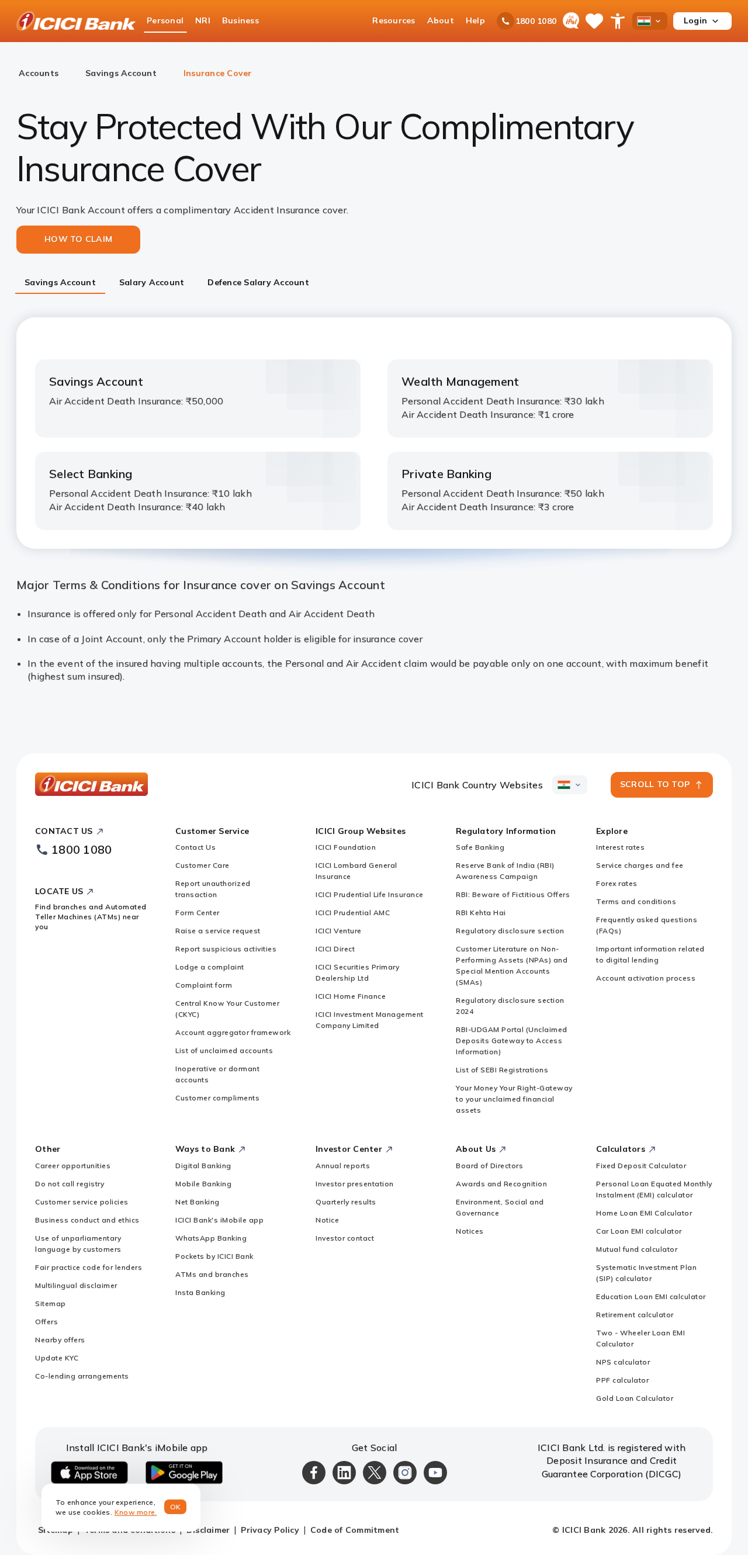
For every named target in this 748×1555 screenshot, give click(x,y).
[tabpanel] (374, 500)
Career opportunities (72, 1165)
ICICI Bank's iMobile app (219, 1219)
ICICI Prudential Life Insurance (370, 894)
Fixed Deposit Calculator (641, 1165)
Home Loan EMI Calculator (644, 1212)
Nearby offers (60, 1339)
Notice (327, 1219)
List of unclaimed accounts (224, 1050)
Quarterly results (346, 1201)
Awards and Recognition (501, 1183)
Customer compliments (217, 1097)
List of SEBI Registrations (502, 1069)
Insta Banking (200, 1292)
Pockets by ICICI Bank (214, 1256)
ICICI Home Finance (351, 996)
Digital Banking (203, 1165)
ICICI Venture (339, 930)
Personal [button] (165, 20)
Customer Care (202, 865)
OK (175, 1506)
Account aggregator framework (232, 1032)
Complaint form (203, 985)
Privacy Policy (270, 1530)
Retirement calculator (635, 1314)
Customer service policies (82, 1201)
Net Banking (197, 1201)
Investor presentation (355, 1183)
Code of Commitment (355, 1530)
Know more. (136, 1512)
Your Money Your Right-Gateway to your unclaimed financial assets (514, 1098)
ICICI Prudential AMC (353, 912)
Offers (46, 1321)
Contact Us (195, 847)
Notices (470, 1231)
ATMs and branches (212, 1274)
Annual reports (343, 1165)
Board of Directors (489, 1165)
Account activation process (645, 978)
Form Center (197, 912)
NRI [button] (202, 20)
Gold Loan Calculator (634, 1398)
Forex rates (617, 883)
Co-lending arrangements (82, 1376)
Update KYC (56, 1357)
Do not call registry (69, 1183)
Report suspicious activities (225, 948)
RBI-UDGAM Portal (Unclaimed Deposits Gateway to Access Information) (511, 1040)
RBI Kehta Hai (481, 912)
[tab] (60, 283)
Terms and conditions (636, 901)
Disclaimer (208, 1530)
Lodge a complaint (209, 966)
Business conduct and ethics (87, 1219)
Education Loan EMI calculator (651, 1296)
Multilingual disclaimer (76, 1285)
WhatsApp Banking (211, 1238)
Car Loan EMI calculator (639, 1231)
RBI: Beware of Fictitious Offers (513, 894)
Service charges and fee (640, 865)
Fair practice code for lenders (88, 1267)
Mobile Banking (203, 1183)
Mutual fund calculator (636, 1249)
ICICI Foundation (346, 847)
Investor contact (345, 1238)
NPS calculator (623, 1361)
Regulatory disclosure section (510, 930)
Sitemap (50, 1303)
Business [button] (240, 20)
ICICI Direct (335, 948)
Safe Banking (480, 847)
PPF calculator (622, 1380)
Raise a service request (218, 930)
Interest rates (620, 847)
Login (695, 20)
